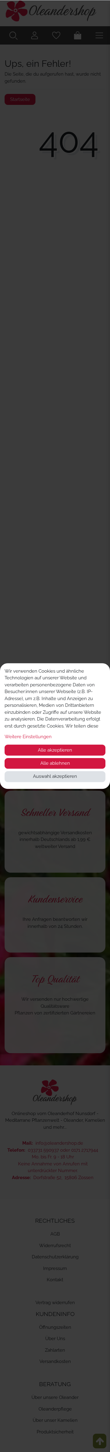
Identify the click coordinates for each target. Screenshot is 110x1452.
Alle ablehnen (55, 763)
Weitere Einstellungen (28, 736)
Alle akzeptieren (55, 750)
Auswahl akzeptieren (55, 776)
